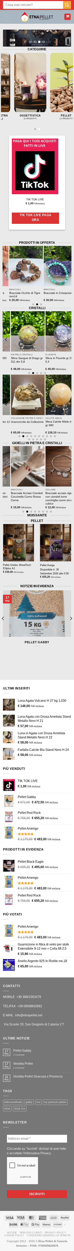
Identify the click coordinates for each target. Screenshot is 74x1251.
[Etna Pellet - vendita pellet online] (37, 17)
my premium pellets (55, 1102)
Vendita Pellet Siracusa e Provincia (38, 1076)
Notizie (12, 1232)
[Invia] (67, 5)
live (38, 1102)
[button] (6, 17)
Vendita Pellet (23, 1063)
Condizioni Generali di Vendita (48, 1235)
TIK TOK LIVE (35, 199)
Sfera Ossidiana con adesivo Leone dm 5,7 (30, 423)
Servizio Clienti (31, 1232)
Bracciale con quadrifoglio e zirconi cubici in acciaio (32, 495)
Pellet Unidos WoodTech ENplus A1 (17, 567)
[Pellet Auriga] (55, 542)
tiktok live (19, 1108)
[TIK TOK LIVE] (35, 166)
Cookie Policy (14, 1235)
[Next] (69, 88)
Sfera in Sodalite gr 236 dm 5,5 (30, 360)
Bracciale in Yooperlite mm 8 (30, 295)
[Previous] (4, 88)
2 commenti (22, 1055)
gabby (29, 1102)
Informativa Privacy (37, 1153)
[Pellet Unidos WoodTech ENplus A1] (18, 542)
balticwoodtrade (13, 1102)
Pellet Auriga (47, 565)
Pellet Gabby (37, 642)
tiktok (7, 1108)
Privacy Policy (55, 1232)
